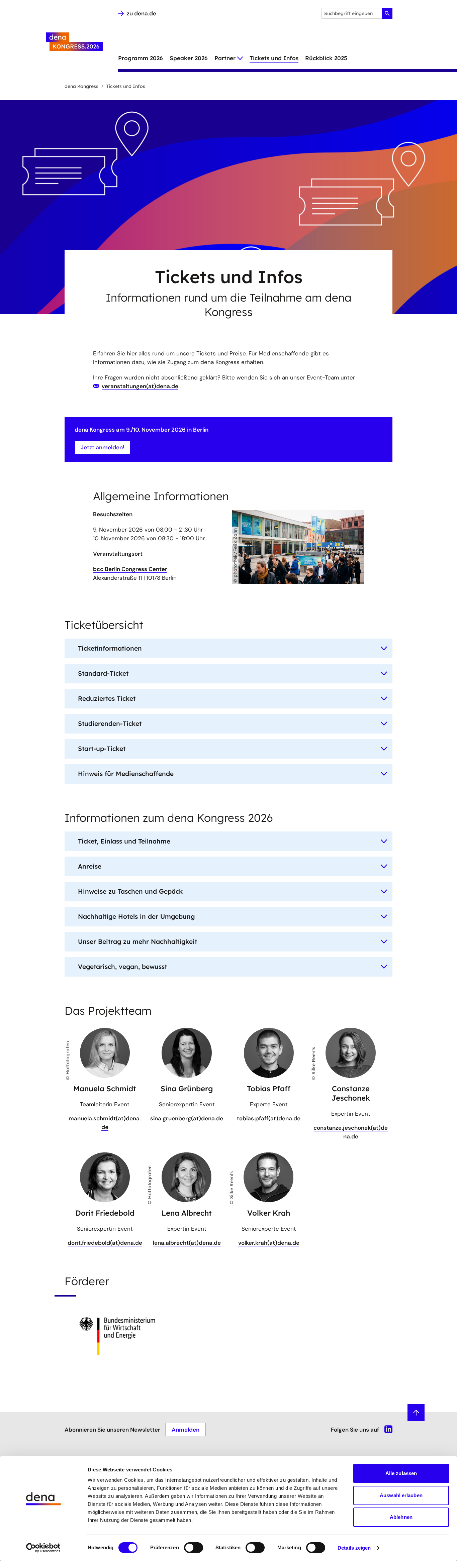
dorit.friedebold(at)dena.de (105, 1242)
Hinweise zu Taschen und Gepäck (130, 891)
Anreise (89, 866)
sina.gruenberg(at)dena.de (186, 1118)
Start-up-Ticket (101, 749)
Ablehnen (401, 1517)
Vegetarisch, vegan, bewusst (122, 967)
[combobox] (357, 13)
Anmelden (185, 1429)
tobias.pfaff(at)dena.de (268, 1118)
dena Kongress (81, 86)
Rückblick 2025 (326, 58)
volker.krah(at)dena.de (268, 1242)
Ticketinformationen (110, 648)
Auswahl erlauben (401, 1495)
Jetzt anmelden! (102, 447)
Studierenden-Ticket (110, 723)
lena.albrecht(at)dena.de (187, 1242)
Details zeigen (354, 1548)
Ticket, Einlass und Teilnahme (124, 841)
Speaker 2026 (189, 58)
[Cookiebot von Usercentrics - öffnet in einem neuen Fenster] (43, 1548)
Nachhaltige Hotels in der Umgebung (136, 916)
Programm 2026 (140, 58)
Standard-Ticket (103, 673)
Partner (225, 58)
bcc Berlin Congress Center (130, 569)
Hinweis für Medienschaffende (126, 774)
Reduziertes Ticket (106, 698)
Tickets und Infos (274, 58)
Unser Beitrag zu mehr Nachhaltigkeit (137, 941)
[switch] (193, 1547)
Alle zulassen (401, 1473)
